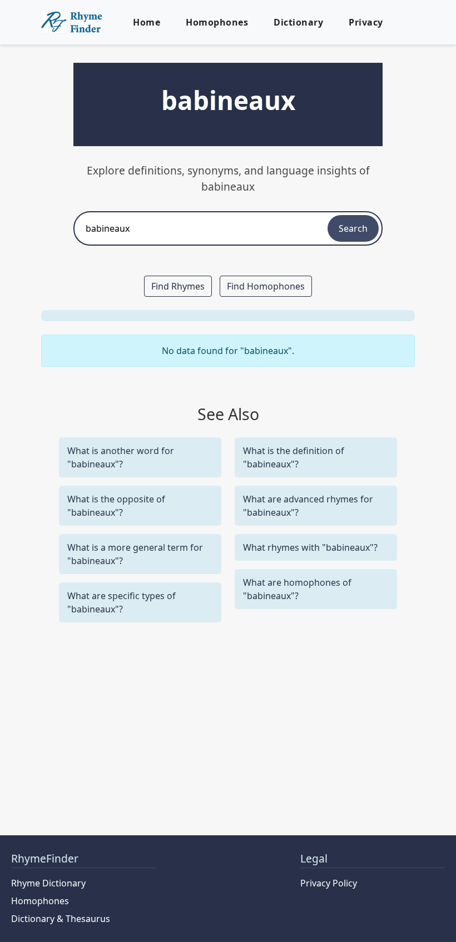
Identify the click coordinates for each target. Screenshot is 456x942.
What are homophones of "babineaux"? (297, 589)
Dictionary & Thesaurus (60, 919)
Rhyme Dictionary (48, 883)
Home (146, 22)
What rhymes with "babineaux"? (310, 547)
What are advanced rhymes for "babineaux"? (308, 506)
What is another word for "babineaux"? (120, 457)
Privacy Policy (328, 883)
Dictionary (298, 22)
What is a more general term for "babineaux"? (135, 554)
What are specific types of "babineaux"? (121, 602)
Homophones (217, 22)
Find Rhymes (178, 286)
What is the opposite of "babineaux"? (116, 506)
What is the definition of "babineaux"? (293, 457)
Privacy (366, 22)
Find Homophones (266, 286)
